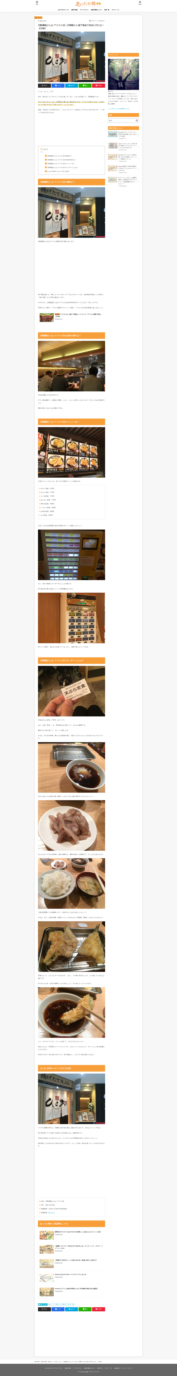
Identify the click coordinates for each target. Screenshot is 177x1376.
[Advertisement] (71, 133)
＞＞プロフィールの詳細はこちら (118, 108)
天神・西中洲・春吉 (69, 1304)
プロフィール (115, 9)
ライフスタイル (84, 9)
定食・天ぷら (38, 17)
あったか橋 (85, 1371)
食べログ (52, 1212)
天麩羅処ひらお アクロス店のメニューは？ (61, 163)
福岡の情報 (74, 9)
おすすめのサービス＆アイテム (53, 1368)
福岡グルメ (51, 1361)
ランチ (59, 1304)
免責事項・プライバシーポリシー (123, 1368)
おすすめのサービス (63, 9)
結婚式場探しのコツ (96, 9)
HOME (38, 1361)
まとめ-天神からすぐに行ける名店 (58, 171)
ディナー (52, 1304)
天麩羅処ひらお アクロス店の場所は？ (59, 156)
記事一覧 (106, 9)
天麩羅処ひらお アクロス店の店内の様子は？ (61, 160)
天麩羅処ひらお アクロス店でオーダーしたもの (62, 167)
